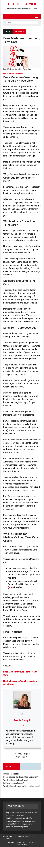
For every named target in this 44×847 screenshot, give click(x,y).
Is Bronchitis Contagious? (13, 783)
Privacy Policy (8, 836)
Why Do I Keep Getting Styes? (16, 780)
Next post (20, 757)
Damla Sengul (17, 74)
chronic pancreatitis (11, 774)
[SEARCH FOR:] (22, 22)
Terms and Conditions (25, 836)
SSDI (11, 587)
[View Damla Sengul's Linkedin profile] (22, 714)
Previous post (24, 754)
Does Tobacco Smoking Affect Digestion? (20, 777)
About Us (9, 839)
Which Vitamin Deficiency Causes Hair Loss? (21, 786)
